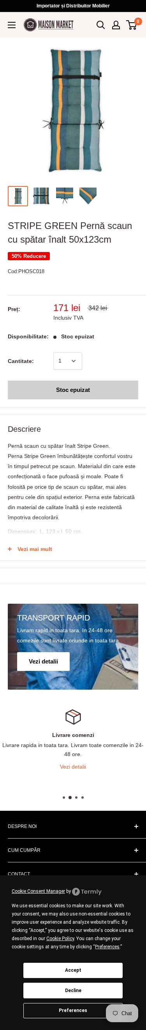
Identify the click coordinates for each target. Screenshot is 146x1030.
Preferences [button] (107, 947)
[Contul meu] (116, 25)
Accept (73, 970)
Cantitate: (21, 361)
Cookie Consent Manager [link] (38, 891)
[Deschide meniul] (12, 25)
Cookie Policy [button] (60, 938)
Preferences (73, 1010)
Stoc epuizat (73, 389)
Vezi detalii (73, 767)
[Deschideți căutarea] (101, 25)
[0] (132, 25)
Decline (73, 990)
